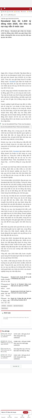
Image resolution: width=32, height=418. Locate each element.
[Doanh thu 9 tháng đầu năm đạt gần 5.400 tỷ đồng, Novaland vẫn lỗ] (5, 300)
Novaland (12, 81)
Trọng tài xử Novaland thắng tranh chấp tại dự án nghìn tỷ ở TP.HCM (21, 284)
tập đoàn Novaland (18, 305)
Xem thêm (15, 366)
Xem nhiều (11, 11)
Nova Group (4, 308)
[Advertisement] (16, 54)
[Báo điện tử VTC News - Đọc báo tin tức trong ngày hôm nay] (9, 8)
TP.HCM (4, 305)
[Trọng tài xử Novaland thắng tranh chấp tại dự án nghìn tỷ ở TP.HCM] (5, 286)
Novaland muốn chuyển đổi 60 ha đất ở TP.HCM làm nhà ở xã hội (21, 277)
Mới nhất (4, 11)
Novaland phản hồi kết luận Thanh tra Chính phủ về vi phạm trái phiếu (21, 292)
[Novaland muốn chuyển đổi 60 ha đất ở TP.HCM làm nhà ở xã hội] (5, 279)
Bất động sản (12, 14)
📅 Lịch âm (23, 11)
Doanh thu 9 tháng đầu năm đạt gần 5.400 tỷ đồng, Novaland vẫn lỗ (21, 299)
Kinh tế (5, 14)
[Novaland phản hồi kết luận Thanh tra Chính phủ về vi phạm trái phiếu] (5, 293)
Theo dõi (25, 412)
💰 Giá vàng (17, 11)
